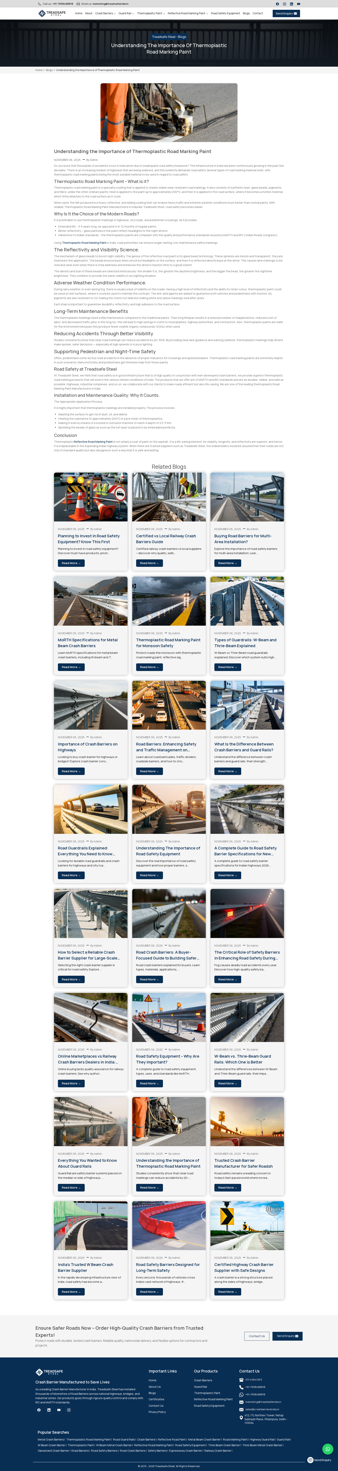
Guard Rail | (284, 1439)
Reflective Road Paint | (172, 1439)
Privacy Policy (157, 1412)
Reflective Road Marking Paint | (154, 1445)
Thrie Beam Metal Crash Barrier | (262, 1445)
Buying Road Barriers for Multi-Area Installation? (243, 538)
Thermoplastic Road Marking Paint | (89, 1439)
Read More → (71, 563)
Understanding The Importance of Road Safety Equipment (168, 850)
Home (78, 13)
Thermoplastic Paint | (81, 1445)
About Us (155, 1387)
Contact (258, 13)
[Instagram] (284, 4)
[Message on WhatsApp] (327, 1449)
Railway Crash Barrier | (218, 1450)
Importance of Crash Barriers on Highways (88, 747)
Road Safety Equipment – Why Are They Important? (167, 1059)
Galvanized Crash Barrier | (54, 1450)
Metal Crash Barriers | (51, 1439)
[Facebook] (277, 4)
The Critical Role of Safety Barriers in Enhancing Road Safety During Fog (247, 955)
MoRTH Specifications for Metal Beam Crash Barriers (88, 642)
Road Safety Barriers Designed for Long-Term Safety (168, 1267)
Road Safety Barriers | (105, 1450)
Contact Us (257, 1336)
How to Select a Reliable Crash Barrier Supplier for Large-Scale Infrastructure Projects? (87, 955)
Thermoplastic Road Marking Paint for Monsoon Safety (168, 642)
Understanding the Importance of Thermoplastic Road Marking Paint (168, 1163)
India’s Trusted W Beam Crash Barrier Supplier (85, 1267)
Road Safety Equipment (225, 13)
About (89, 13)
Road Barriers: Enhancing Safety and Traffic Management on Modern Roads (166, 747)
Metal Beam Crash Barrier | (205, 1439)
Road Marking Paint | (236, 1439)
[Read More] (91, 497)
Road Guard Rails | (124, 1439)
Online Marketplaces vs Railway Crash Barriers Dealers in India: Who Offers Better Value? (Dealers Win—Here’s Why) (90, 1059)
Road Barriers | (80, 1450)
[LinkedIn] (291, 4)
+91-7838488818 (62, 3)
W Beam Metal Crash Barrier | (114, 1445)
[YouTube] (298, 4)
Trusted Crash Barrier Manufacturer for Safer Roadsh (243, 1163)
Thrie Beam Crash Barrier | (224, 1445)
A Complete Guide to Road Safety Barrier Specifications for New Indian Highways (245, 851)
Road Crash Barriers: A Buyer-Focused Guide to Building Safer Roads (166, 955)
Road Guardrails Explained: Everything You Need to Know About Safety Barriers (85, 851)
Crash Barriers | (147, 1439)
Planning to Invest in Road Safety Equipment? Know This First (89, 538)
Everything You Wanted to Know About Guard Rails (87, 1163)
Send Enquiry (284, 13)
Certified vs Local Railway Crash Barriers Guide (166, 538)
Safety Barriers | (158, 1450)
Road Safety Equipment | (191, 1445)
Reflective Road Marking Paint (187, 13)
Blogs (246, 13)
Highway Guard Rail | (263, 1439)
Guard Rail (125, 13)
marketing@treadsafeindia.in (111, 3)
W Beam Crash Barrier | (52, 1445)
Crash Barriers (104, 13)
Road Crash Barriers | (133, 1450)
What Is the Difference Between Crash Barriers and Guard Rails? (244, 747)
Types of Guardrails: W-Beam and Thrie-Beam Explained (245, 642)
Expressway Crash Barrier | (186, 1450)
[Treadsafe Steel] (52, 13)
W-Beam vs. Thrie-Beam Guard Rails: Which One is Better (242, 1059)
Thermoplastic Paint (150, 13)
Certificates (156, 1399)
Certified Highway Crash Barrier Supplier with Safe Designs (244, 1267)
